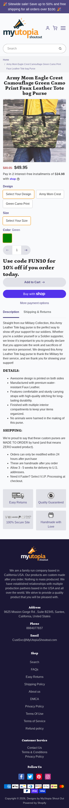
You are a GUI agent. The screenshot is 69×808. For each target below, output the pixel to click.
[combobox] (29, 48)
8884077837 (34, 628)
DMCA (34, 699)
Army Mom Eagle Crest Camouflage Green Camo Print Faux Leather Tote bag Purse (33, 66)
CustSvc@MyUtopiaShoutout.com (34, 639)
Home (6, 60)
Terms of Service (34, 721)
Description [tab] (11, 311)
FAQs (34, 669)
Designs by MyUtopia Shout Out (45, 798)
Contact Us (34, 747)
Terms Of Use (34, 713)
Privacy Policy (34, 706)
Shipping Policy (34, 684)
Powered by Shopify (34, 802)
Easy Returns (34, 676)
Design (8, 186)
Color (11, 229)
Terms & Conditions (34, 752)
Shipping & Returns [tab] (37, 311)
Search (34, 662)
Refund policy (35, 728)
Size (6, 213)
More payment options (34, 303)
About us (34, 691)
